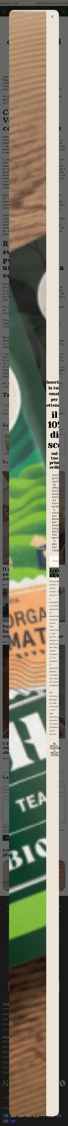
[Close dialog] (52, 16)
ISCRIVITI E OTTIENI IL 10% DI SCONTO (54, 572)
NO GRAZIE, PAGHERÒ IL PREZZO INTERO (54, 747)
